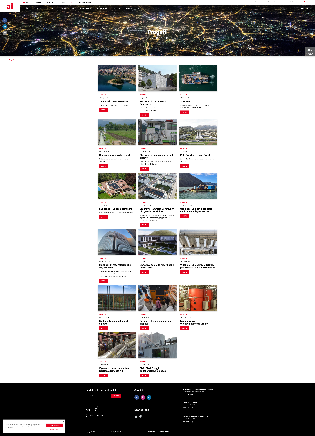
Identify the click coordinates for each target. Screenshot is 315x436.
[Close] (63, 421)
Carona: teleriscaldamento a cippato (155, 322)
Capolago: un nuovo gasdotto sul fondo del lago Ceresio (196, 210)
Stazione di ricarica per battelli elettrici (156, 156)
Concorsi (258, 2)
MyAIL (28, 2)
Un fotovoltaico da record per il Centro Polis (157, 266)
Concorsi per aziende (280, 2)
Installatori (267, 2)
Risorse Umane (85, 8)
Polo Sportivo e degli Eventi (195, 155)
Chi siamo (38, 8)
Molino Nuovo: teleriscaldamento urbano (194, 322)
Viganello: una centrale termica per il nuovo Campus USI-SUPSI (197, 266)
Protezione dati (164, 432)
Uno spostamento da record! (114, 155)
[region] (34, 426)
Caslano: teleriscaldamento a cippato (115, 322)
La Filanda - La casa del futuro (115, 209)
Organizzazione (67, 8)
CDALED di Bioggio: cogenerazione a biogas (153, 369)
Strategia (51, 8)
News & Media (85, 2)
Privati (38, 2)
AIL (72, 2)
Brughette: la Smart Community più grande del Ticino (157, 210)
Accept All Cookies (55, 425)
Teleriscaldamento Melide (113, 101)
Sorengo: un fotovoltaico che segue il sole (115, 266)
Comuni (62, 2)
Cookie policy (151, 432)
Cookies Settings (54, 429)
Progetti (116, 8)
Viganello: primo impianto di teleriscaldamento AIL (114, 369)
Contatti (292, 2)
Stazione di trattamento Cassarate (153, 102)
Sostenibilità (101, 8)
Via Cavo (185, 101)
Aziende (50, 2)
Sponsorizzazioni (132, 8)
